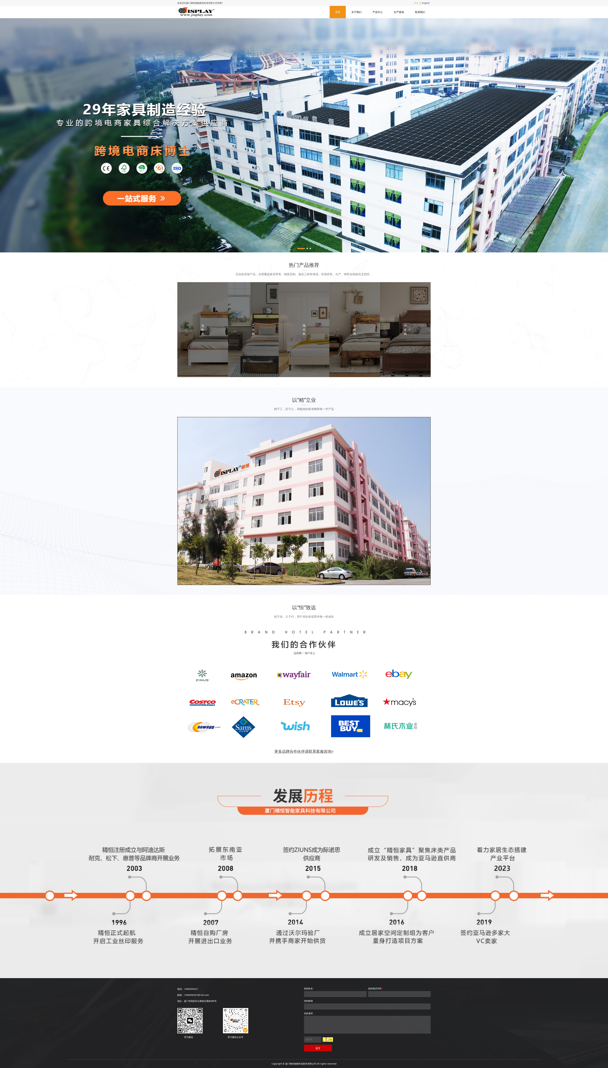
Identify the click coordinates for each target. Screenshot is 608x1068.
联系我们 (420, 12)
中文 (416, 2)
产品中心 (378, 12)
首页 (337, 12)
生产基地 (399, 12)
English (426, 2)
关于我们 (356, 12)
